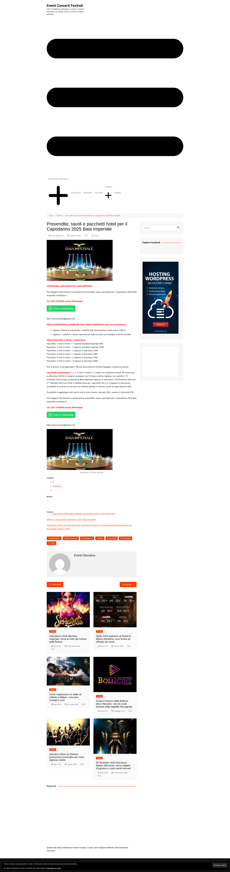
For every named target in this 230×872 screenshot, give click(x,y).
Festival (108, 187)
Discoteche (76, 193)
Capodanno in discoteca (58, 179)
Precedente (56, 584)
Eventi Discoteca (57, 236)
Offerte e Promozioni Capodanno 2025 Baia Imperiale (71, 519)
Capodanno (87, 538)
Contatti (117, 193)
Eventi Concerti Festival (65, 6)
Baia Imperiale (71, 538)
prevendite (126, 538)
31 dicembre (55, 538)
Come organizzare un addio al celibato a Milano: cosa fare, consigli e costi (65, 697)
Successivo (126, 584)
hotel (101, 538)
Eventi (96, 236)
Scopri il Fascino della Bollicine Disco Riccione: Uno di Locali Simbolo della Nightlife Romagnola (114, 704)
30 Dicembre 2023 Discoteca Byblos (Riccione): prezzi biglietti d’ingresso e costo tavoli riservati (113, 765)
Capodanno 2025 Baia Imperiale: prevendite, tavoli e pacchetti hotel (84, 513)
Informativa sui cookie (54, 868)
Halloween (87, 193)
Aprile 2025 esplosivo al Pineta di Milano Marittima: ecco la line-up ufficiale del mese (113, 639)
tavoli (52, 543)
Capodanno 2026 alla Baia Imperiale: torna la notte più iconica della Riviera (67, 639)
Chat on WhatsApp (63, 308)
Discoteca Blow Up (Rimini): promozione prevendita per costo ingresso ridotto (66, 757)
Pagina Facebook (151, 242)
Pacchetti (99, 193)
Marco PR (57, 646)
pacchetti (112, 538)
